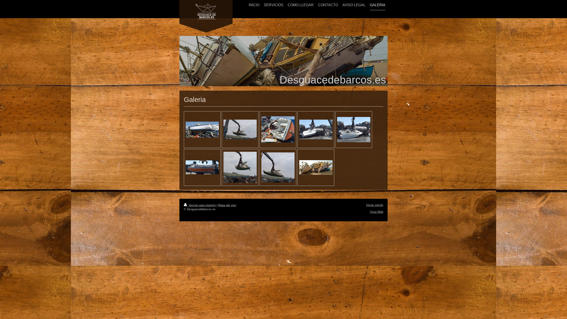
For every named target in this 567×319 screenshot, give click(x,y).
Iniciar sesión (374, 205)
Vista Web (376, 212)
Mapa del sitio (227, 205)
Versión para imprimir (202, 205)
